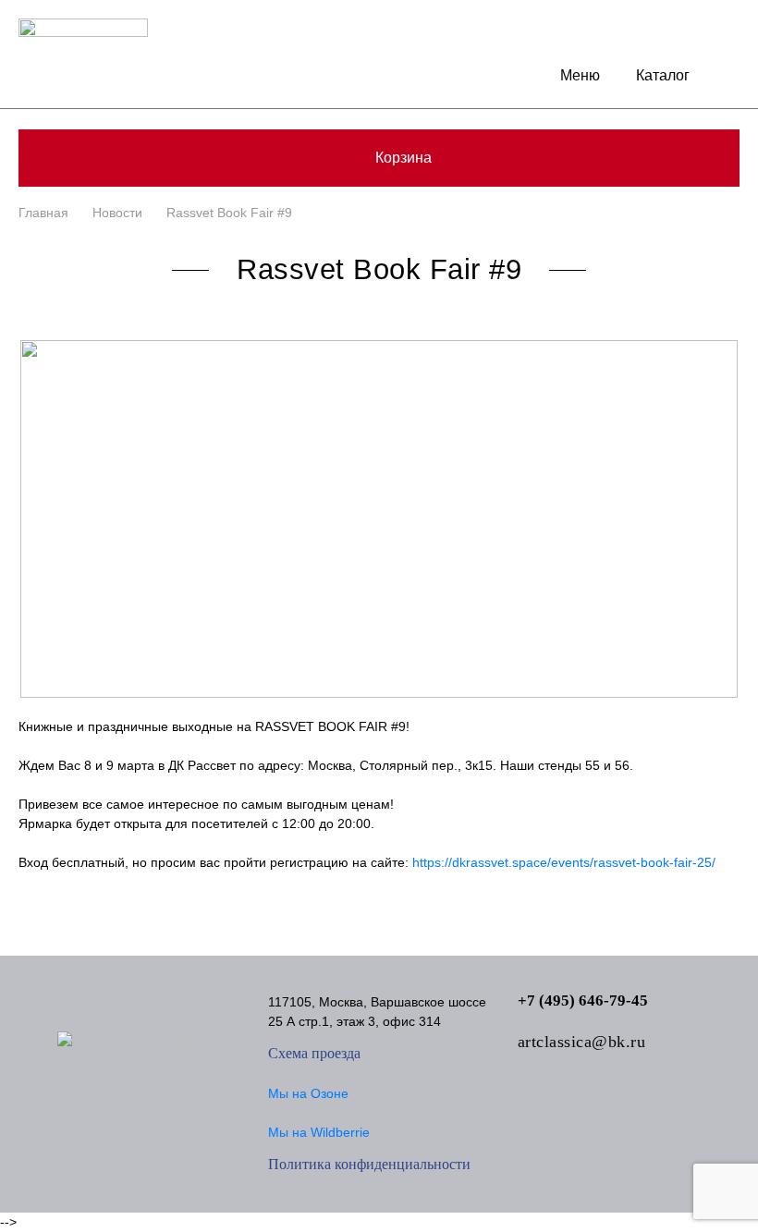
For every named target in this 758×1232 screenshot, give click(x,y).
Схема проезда (314, 1053)
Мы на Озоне (308, 1093)
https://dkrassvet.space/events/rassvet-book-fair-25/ (563, 862)
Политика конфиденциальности (369, 1164)
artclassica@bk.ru (582, 1041)
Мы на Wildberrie (319, 1132)
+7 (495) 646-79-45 (583, 1000)
